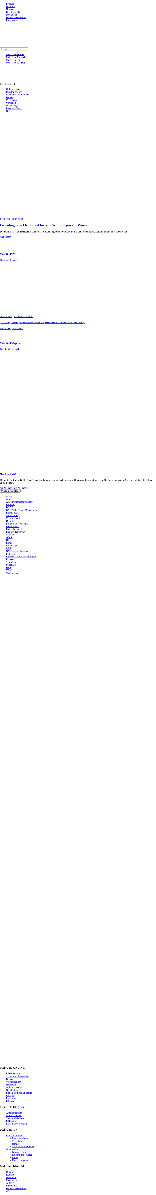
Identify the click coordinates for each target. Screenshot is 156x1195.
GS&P (9, 537)
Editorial (10, 1101)
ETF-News (11, 1121)
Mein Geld (16, 57)
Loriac (9, 543)
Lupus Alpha (12, 545)
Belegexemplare (14, 12)
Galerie (9, 111)
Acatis (9, 496)
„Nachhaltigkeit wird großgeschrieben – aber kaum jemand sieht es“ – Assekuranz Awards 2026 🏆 (42, 322)
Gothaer (10, 534)
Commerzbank (13, 518)
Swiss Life (11, 564)
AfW (8, 499)
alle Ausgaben (20, 488)
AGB (8, 1191)
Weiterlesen (5, 237)
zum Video (5, 328)
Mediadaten (11, 14)
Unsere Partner (10, 491)
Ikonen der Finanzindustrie (19, 1092)
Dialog (9, 521)
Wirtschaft (11, 103)
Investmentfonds (14, 92)
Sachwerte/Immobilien (23, 1146)
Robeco (10, 559)
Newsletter (11, 9)
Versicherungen (13, 100)
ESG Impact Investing (16, 1123)
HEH (8, 540)
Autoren (10, 1183)
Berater (9, 97)
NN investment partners (17, 551)
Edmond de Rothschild (17, 523)
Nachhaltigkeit (13, 105)
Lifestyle (10, 1095)
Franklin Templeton (15, 532)
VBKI (9, 570)
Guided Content (13, 1115)
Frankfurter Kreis (14, 1135)
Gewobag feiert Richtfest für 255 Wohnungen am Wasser (44, 225)
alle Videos (17, 328)
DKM (15, 1157)
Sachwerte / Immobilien (17, 94)
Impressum (11, 20)
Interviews (11, 1098)
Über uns (10, 6)
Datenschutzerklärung (16, 17)
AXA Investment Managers (19, 501)
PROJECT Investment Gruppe (21, 556)
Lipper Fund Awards (22, 1154)
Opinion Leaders (14, 89)
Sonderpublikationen (16, 1118)
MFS (8, 548)
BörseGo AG (12, 512)
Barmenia (10, 504)
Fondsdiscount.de (14, 529)
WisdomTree (12, 573)
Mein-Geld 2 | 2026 (8, 474)
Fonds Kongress (20, 1160)
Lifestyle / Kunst (14, 108)
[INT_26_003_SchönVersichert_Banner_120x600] (12, 1062)
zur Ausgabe (6, 488)
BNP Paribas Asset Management (21, 510)
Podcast (10, 3)
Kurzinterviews (19, 1152)
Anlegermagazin (14, 1112)
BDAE (9, 507)
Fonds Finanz (12, 526)
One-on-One (6, 316)
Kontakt (10, 1174)
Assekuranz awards (23, 316)
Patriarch (10, 554)
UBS (8, 567)
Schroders (11, 562)
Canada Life (12, 515)
